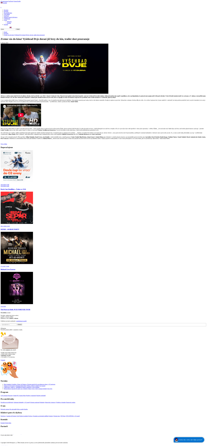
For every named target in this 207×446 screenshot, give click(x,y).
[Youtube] (6, 444)
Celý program (4, 395)
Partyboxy (3, 416)
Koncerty (10, 395)
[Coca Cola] (17, 433)
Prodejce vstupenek (31, 395)
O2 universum (4, 1)
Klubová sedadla (23, 416)
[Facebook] (1, 27)
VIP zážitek (7, 14)
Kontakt (6, 24)
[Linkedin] (5, 27)
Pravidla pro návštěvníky (7, 402)
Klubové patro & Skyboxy (10, 17)
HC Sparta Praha (21, 395)
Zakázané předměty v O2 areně (22, 402)
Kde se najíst (20, 409)
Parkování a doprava (50, 402)
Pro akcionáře (13, 409)
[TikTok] (8, 27)
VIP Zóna (62, 416)
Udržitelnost (7, 18)
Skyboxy (30, 416)
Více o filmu (4, 144)
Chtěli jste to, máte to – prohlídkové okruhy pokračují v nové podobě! (21, 387)
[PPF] (4, 441)
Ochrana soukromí (34, 402)
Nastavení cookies (70, 402)
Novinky (6, 10)
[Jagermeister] (23, 433)
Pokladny (42, 402)
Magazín (9, 21)
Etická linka (8, 423)
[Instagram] (3, 27)
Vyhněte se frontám (61, 402)
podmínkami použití (21, 321)
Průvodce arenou (5, 409)
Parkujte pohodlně (41, 395)
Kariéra (9, 23)
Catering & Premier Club (12, 416)
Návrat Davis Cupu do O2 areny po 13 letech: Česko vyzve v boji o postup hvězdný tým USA (28, 388)
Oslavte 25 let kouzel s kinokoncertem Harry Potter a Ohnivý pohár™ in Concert (24, 386)
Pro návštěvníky (8, 13)
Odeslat (20, 324)
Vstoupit (3, 360)
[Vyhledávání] (12, 27)
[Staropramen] (9, 433)
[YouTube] (6, 27)
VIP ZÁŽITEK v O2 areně (73, 416)
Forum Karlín (17, 1)
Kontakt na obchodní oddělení (41, 416)
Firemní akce (56, 416)
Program (6, 11)
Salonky (51, 416)
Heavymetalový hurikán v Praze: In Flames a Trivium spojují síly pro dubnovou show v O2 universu (29, 384)
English (5, 3)
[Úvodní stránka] (5, 6)
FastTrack (10, 1)
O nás (5, 20)
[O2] (3, 433)
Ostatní (15, 395)
